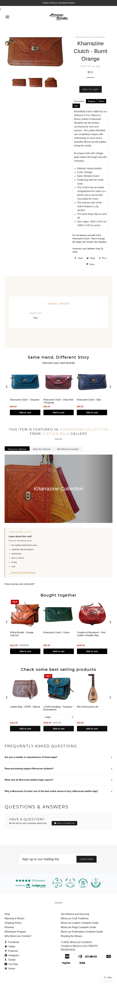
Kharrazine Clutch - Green (56, 632)
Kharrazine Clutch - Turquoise (24, 399)
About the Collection (42, 449)
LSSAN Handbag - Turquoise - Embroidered (58, 708)
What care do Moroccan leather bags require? (58, 779)
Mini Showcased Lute (87, 706)
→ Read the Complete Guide (22, 572)
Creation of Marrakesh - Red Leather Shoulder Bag (91, 634)
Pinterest (13, 951)
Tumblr (11, 959)
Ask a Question (66, 823)
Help (7, 914)
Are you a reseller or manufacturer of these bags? (58, 757)
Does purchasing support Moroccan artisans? (58, 768)
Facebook (13, 942)
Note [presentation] (76, 106)
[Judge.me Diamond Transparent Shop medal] (57, 883)
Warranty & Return (14, 918)
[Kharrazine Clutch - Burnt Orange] (19, 82)
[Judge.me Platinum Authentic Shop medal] (70, 883)
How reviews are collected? (19, 584)
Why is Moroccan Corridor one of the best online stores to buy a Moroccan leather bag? (58, 791)
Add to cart (25, 412)
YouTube (13, 964)
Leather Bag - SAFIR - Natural (25, 706)
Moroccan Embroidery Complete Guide (82, 931)
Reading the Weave (71, 936)
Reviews (9, 927)
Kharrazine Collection (84, 429)
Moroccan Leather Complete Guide (80, 923)
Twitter (11, 946)
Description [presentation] (79, 101)
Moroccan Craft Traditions (75, 918)
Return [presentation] (102, 101)
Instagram (13, 955)
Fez (98, 66)
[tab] (79, 101)
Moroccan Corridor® (81, 942)
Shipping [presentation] (91, 101)
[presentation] (7, 386)
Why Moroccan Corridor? (68, 449)
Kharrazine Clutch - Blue (89, 399)
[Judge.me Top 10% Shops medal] (96, 883)
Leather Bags (56, 434)
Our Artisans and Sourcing (75, 914)
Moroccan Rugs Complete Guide (78, 927)
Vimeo (11, 968)
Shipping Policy (13, 923)
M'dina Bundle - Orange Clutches (22, 634)
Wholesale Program (15, 931)
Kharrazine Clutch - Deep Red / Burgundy (58, 401)
